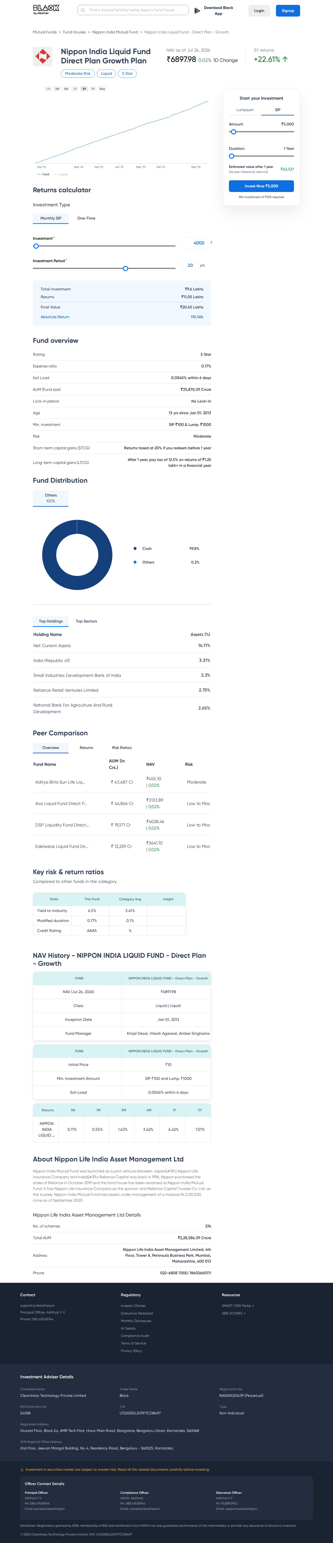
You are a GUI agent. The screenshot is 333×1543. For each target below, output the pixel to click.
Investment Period (49, 261)
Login (259, 10)
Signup (288, 10)
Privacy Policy (131, 1351)
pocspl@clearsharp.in (49, 1509)
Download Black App (218, 10)
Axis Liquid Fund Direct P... (61, 803)
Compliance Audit (135, 1336)
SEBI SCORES (233, 1313)
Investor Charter (133, 1306)
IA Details (128, 1328)
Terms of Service (133, 1343)
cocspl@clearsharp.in (145, 1509)
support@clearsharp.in (37, 1305)
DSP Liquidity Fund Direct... (62, 824)
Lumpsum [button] (245, 109)
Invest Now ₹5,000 (261, 186)
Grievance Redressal (137, 1313)
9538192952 (229, 1503)
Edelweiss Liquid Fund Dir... (61, 846)
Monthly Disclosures (136, 1321)
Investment (43, 238)
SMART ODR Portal (238, 1306)
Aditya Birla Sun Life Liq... (60, 782)
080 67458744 (40, 1503)
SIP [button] (277, 109)
